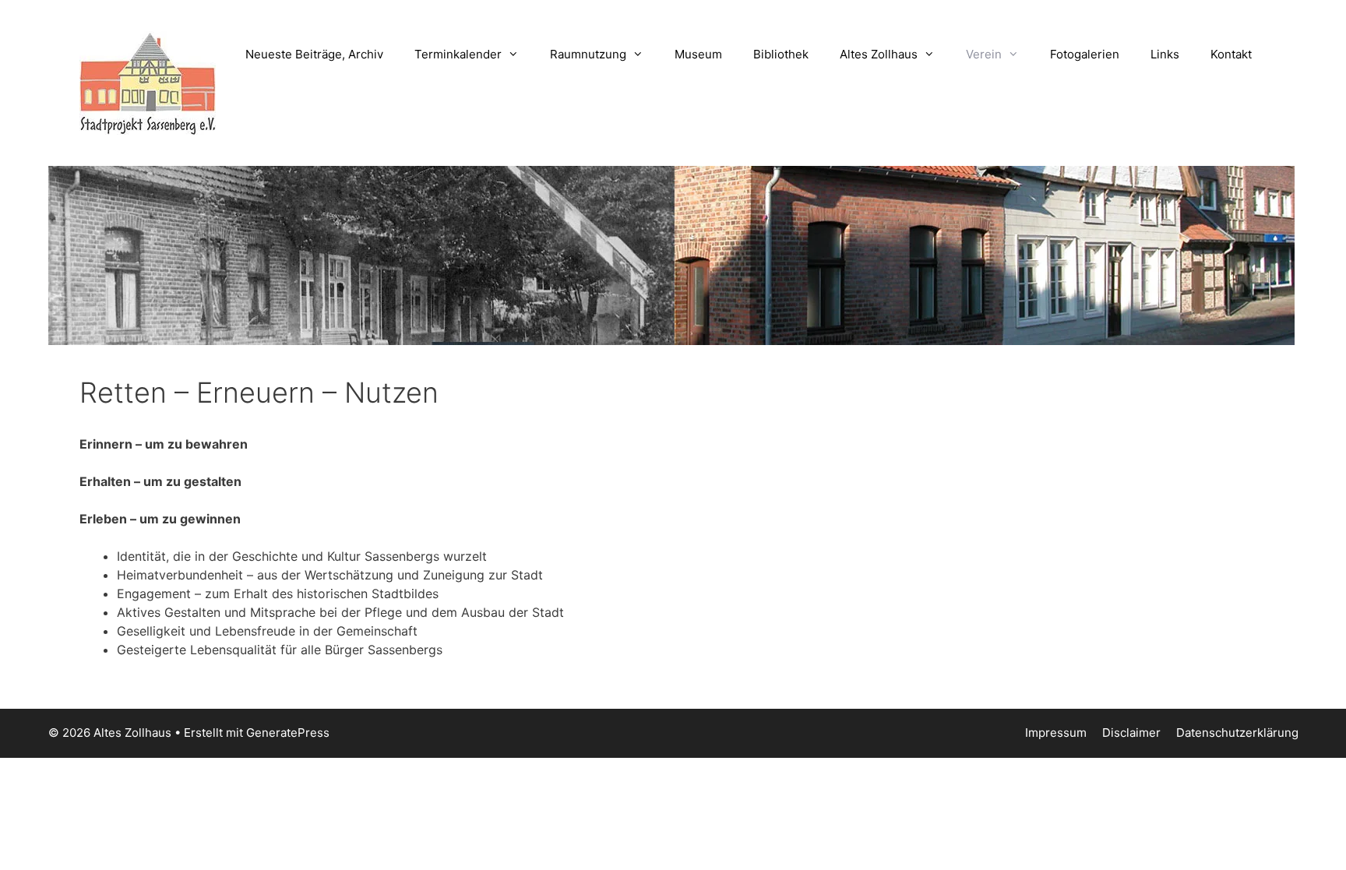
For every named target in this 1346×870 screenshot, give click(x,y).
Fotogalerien (1084, 54)
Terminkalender (458, 54)
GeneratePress (287, 732)
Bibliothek (781, 54)
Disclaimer (1131, 732)
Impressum (1056, 732)
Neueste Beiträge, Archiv (314, 54)
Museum (698, 54)
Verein (984, 54)
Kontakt (1231, 54)
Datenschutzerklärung (1237, 732)
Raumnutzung (588, 54)
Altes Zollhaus (879, 54)
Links (1164, 54)
